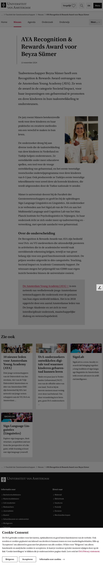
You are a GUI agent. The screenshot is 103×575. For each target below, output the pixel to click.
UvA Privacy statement (89, 551)
